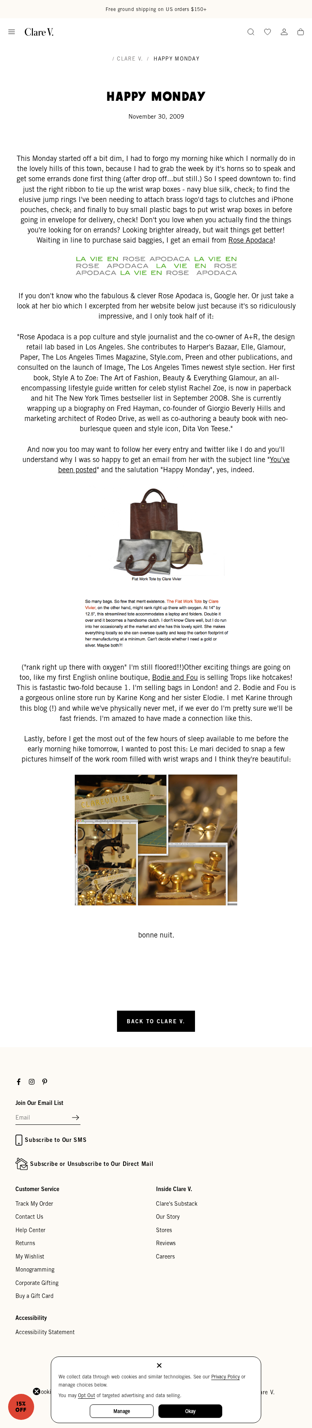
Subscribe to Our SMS (56, 1139)
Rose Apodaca (250, 240)
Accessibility (31, 1317)
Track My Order (34, 1203)
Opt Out (86, 1395)
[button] (75, 1118)
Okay (190, 1411)
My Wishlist (29, 1256)
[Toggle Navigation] (11, 32)
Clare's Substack (176, 1203)
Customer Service (37, 1188)
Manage (121, 1411)
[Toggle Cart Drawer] (300, 32)
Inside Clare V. (174, 1188)
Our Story (168, 1216)
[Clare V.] (39, 32)
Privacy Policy (225, 1377)
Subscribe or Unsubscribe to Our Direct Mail (91, 1163)
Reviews (166, 1243)
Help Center (30, 1230)
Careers (165, 1256)
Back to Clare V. (156, 1021)
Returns (25, 1243)
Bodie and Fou (175, 677)
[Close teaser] (36, 1391)
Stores (164, 1230)
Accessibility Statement (45, 1332)
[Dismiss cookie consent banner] (159, 1366)
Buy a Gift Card (34, 1296)
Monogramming (34, 1269)
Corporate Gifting (36, 1283)
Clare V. (130, 59)
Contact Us (29, 1216)
